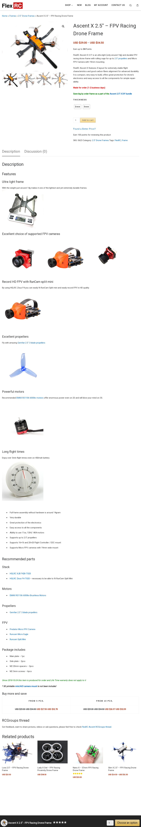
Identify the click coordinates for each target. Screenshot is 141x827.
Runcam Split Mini (18, 639)
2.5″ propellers (121, 58)
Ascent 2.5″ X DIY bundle (121, 94)
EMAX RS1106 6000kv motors (29, 398)
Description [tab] (11, 151)
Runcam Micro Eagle (19, 634)
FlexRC (118, 140)
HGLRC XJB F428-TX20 (20, 573)
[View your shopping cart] (137, 5)
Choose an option (127, 822)
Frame (125, 140)
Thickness (80, 100)
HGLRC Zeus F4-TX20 (20, 578)
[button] (63, 26)
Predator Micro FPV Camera (22, 629)
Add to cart (87, 120)
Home (4, 16)
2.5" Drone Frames (26, 16)
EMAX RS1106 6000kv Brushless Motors (28, 595)
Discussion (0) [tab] (35, 151)
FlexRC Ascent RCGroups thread (96, 727)
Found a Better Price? (84, 129)
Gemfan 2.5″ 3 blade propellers (23, 612)
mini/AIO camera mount (26, 686)
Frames (13, 16)
